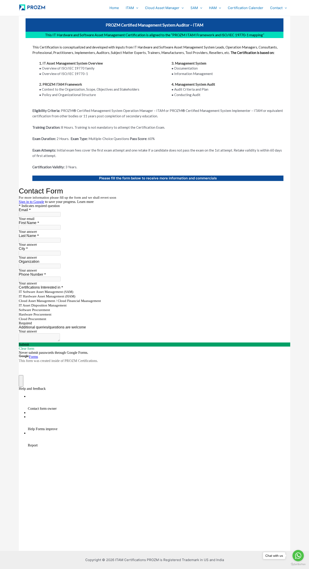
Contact (276, 8)
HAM (213, 8)
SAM (194, 8)
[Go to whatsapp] (298, 555)
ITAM (130, 8)
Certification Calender (245, 8)
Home (114, 8)
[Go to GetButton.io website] (298, 564)
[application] (136, 8)
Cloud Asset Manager (162, 8)
